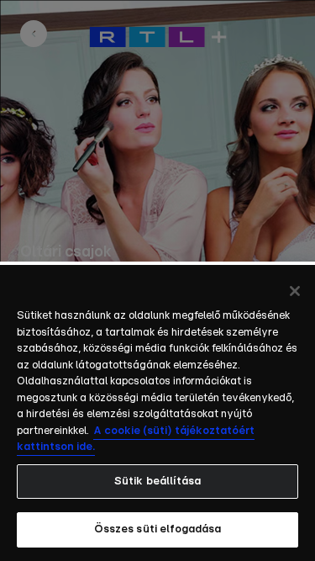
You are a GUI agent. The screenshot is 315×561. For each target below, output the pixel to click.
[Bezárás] (294, 291)
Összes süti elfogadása (158, 529)
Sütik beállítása (157, 481)
